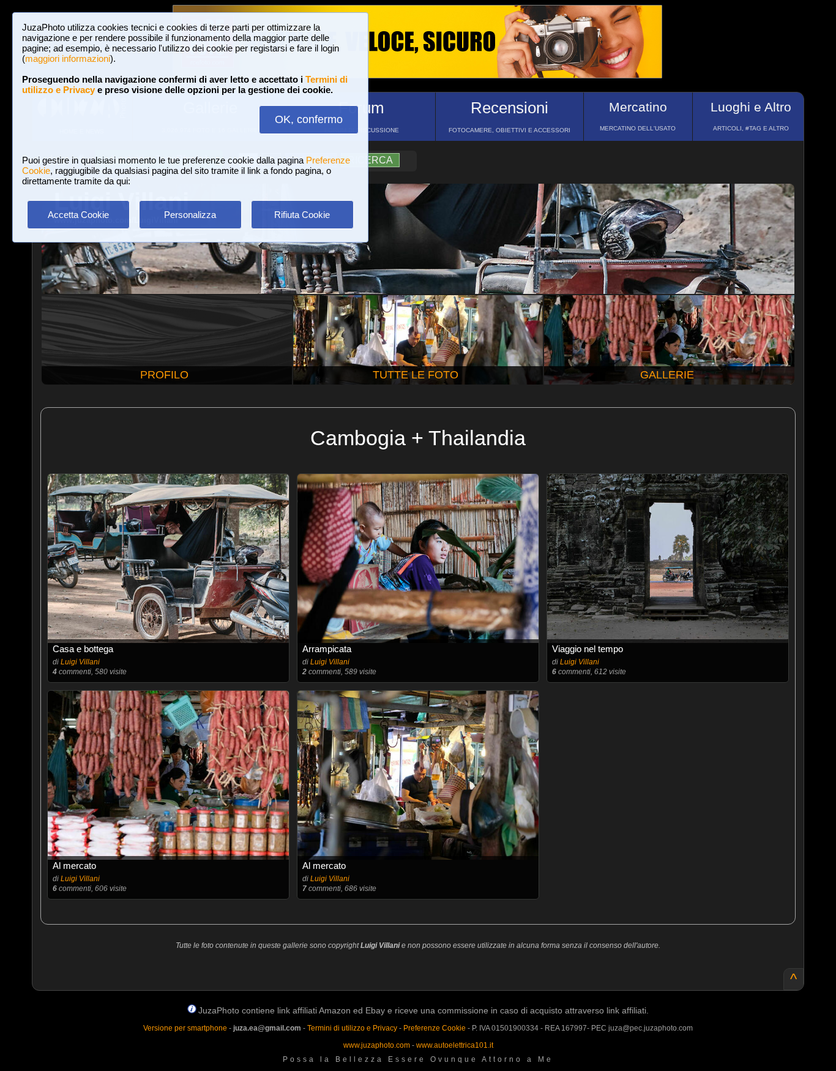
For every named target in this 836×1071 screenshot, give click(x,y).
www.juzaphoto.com (376, 1045)
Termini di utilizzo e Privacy (352, 1028)
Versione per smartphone (185, 1028)
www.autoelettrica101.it (454, 1045)
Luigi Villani (80, 662)
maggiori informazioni (67, 58)
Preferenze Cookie (434, 1028)
